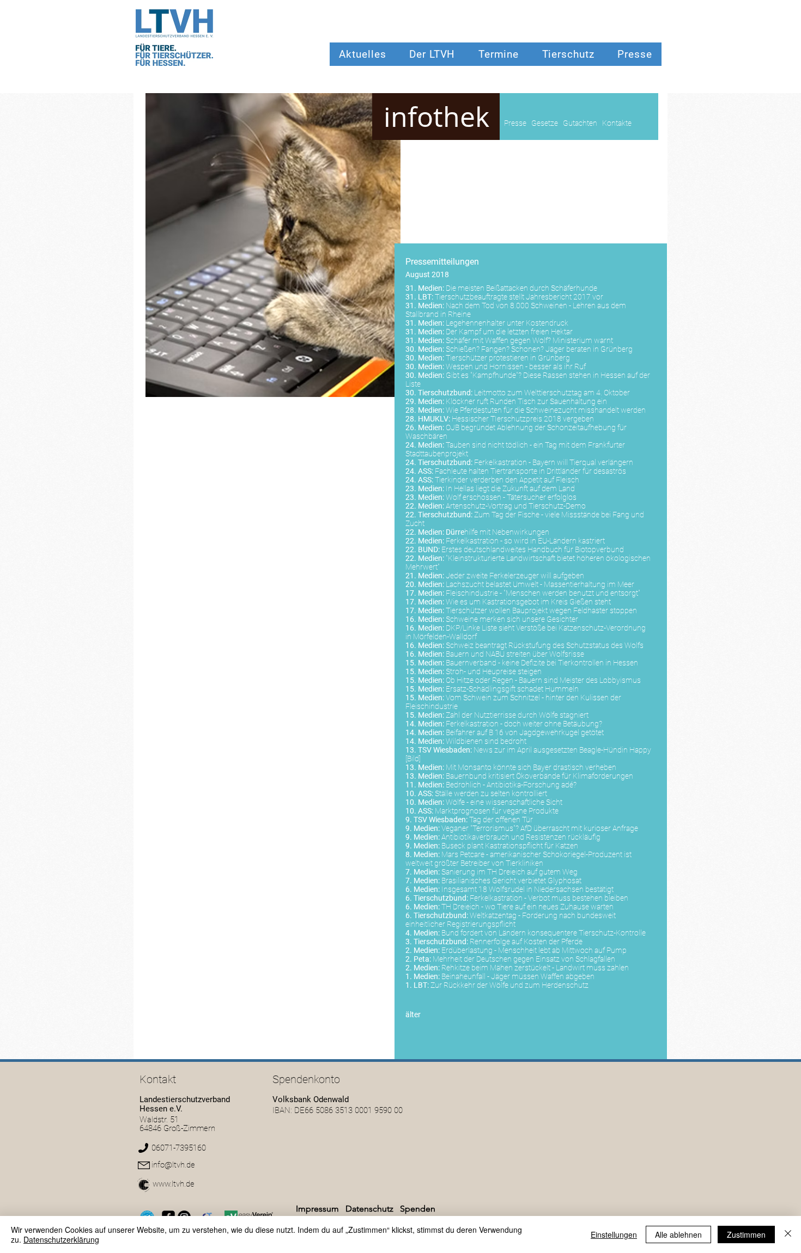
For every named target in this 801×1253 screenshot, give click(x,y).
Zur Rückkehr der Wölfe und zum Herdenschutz (509, 985)
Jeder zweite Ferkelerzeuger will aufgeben (515, 575)
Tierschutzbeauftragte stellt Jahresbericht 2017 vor (519, 296)
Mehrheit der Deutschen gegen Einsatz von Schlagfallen (524, 959)
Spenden (417, 1208)
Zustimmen (746, 1234)
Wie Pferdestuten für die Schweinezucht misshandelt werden (546, 410)
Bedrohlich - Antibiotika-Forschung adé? (511, 784)
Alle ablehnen (678, 1234)
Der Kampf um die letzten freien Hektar (509, 331)
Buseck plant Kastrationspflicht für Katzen (509, 845)
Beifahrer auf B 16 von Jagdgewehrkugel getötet (525, 732)
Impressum (317, 1208)
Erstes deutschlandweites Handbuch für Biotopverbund (532, 549)
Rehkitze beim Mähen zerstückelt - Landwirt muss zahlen (535, 967)
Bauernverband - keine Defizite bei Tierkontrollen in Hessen (542, 662)
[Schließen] (787, 1234)
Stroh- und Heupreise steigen (494, 671)
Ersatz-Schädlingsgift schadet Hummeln (512, 688)
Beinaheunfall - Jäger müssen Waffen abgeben (517, 976)
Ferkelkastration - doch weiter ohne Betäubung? (524, 723)
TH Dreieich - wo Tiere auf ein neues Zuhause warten (527, 906)
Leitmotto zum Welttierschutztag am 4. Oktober (552, 392)
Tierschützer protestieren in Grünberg (508, 357)
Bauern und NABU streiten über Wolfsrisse (515, 654)
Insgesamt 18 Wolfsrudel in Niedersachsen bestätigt (527, 889)
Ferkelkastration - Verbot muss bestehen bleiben (549, 898)
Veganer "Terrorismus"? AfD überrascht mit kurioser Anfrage (539, 828)
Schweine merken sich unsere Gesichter (512, 619)
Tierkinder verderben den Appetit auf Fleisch (507, 479)
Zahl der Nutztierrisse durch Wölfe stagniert (517, 715)
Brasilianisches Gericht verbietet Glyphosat (511, 880)
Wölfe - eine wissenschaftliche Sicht (504, 802)
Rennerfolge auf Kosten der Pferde (526, 941)
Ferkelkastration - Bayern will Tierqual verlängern (553, 462)
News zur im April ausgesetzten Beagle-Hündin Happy (562, 749)
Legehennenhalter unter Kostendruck (507, 323)
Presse (515, 123)
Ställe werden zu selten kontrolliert (491, 793)
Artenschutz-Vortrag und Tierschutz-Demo (516, 506)
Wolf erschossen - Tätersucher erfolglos (511, 497)
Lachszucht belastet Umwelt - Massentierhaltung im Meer (540, 584)
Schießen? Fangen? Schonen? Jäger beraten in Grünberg (539, 349)
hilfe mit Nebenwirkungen (497, 532)
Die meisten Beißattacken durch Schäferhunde (521, 288)
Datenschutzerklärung (61, 1239)
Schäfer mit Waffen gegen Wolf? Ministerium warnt (529, 340)
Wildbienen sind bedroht (486, 741)
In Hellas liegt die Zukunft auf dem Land (510, 488)
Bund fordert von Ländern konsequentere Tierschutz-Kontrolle (543, 932)
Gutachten (580, 123)
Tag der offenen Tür (501, 819)
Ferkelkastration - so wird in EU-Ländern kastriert (525, 540)
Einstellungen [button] (614, 1234)
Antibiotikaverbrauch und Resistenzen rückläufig (520, 837)
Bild (413, 758)
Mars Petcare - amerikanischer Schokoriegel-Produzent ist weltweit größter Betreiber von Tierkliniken (518, 858)
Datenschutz (370, 1208)
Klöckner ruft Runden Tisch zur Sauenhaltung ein (526, 401)
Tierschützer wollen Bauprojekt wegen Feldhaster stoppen (541, 610)
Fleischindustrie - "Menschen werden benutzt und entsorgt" (543, 593)
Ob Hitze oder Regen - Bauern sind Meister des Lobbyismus (543, 680)
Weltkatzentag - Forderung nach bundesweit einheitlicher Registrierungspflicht (510, 919)
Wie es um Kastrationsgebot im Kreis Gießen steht (528, 601)
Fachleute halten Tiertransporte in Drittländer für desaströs (530, 471)
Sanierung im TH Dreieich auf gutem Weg (509, 871)
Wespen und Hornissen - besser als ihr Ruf (516, 366)
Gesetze (544, 123)
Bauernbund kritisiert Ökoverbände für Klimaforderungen (539, 776)
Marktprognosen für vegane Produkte (497, 810)
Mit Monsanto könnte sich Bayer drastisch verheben (531, 767)
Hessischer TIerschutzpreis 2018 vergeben (523, 418)
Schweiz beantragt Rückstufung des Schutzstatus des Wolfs (545, 645)
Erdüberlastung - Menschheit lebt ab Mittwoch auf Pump (534, 950)
